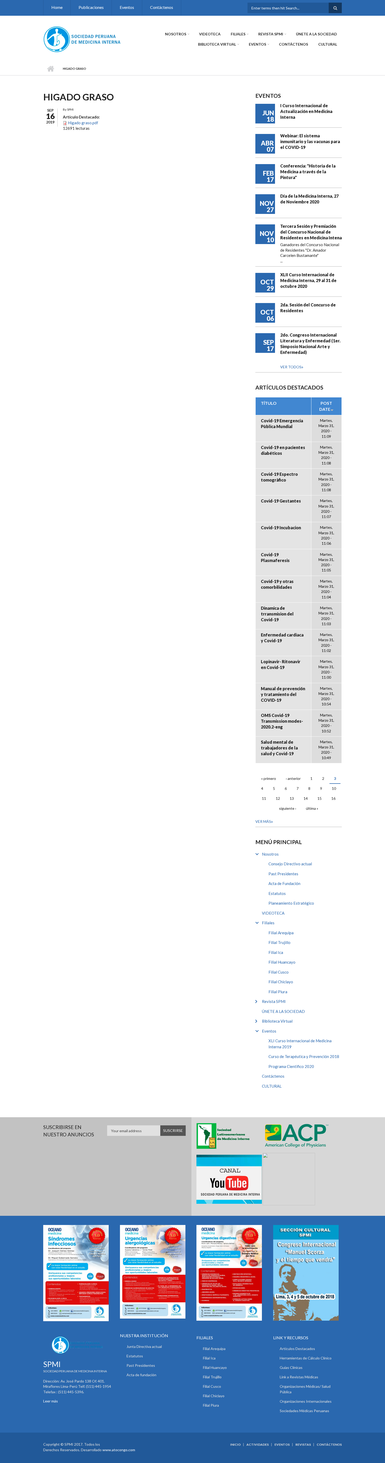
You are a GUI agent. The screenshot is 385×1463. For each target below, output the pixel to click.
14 (306, 798)
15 (319, 798)
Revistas (303, 1444)
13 (292, 798)
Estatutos (277, 893)
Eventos (127, 7)
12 (278, 798)
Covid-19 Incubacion (281, 527)
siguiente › (287, 808)
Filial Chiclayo (280, 981)
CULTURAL (327, 44)
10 (334, 788)
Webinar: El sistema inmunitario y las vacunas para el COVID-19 (310, 141)
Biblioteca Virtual (217, 44)
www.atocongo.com (118, 1450)
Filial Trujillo (279, 942)
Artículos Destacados (297, 1348)
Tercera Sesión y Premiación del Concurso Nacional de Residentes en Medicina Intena (311, 232)
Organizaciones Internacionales (306, 1401)
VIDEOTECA (210, 34)
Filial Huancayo (281, 962)
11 (264, 798)
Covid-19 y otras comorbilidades (277, 584)
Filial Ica (275, 952)
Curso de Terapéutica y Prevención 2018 (303, 1056)
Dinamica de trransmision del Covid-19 (277, 614)
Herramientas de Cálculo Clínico (306, 1358)
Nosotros (175, 34)
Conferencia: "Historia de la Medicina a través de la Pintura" (308, 171)
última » (312, 808)
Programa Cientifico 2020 (291, 1066)
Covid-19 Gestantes (281, 500)
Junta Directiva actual (144, 1346)
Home (57, 7)
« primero (268, 778)
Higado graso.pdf (83, 122)
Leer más (50, 1401)
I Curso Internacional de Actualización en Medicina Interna (306, 111)
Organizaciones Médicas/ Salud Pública (305, 1389)
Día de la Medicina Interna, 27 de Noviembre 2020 (309, 198)
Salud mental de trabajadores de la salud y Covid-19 (279, 747)
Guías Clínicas (291, 1367)
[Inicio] (82, 38)
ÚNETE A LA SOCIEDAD (316, 34)
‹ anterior (293, 778)
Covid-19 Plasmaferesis (275, 557)
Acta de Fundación (284, 883)
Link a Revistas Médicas (299, 1377)
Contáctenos (161, 7)
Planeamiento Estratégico (291, 903)
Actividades (257, 1444)
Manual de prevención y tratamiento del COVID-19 (283, 694)
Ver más (263, 821)
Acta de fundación (141, 1375)
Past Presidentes (283, 873)
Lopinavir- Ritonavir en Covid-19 (280, 664)
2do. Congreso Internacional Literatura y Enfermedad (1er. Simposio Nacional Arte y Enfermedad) (310, 343)
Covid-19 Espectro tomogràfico (279, 477)
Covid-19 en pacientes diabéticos (283, 450)
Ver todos (290, 367)
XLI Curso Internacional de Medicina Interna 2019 (300, 1043)
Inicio (50, 68)
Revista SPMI (270, 34)
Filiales (238, 34)
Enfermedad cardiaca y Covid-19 (282, 637)
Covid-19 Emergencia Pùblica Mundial (282, 423)
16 (333, 798)
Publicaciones (91, 7)
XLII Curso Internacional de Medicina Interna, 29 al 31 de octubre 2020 (308, 280)
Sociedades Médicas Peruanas (304, 1410)
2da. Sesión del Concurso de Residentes (308, 307)
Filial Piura (277, 991)
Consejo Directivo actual (290, 863)
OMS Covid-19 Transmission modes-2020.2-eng (282, 721)
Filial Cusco (278, 972)
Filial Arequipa (281, 932)
